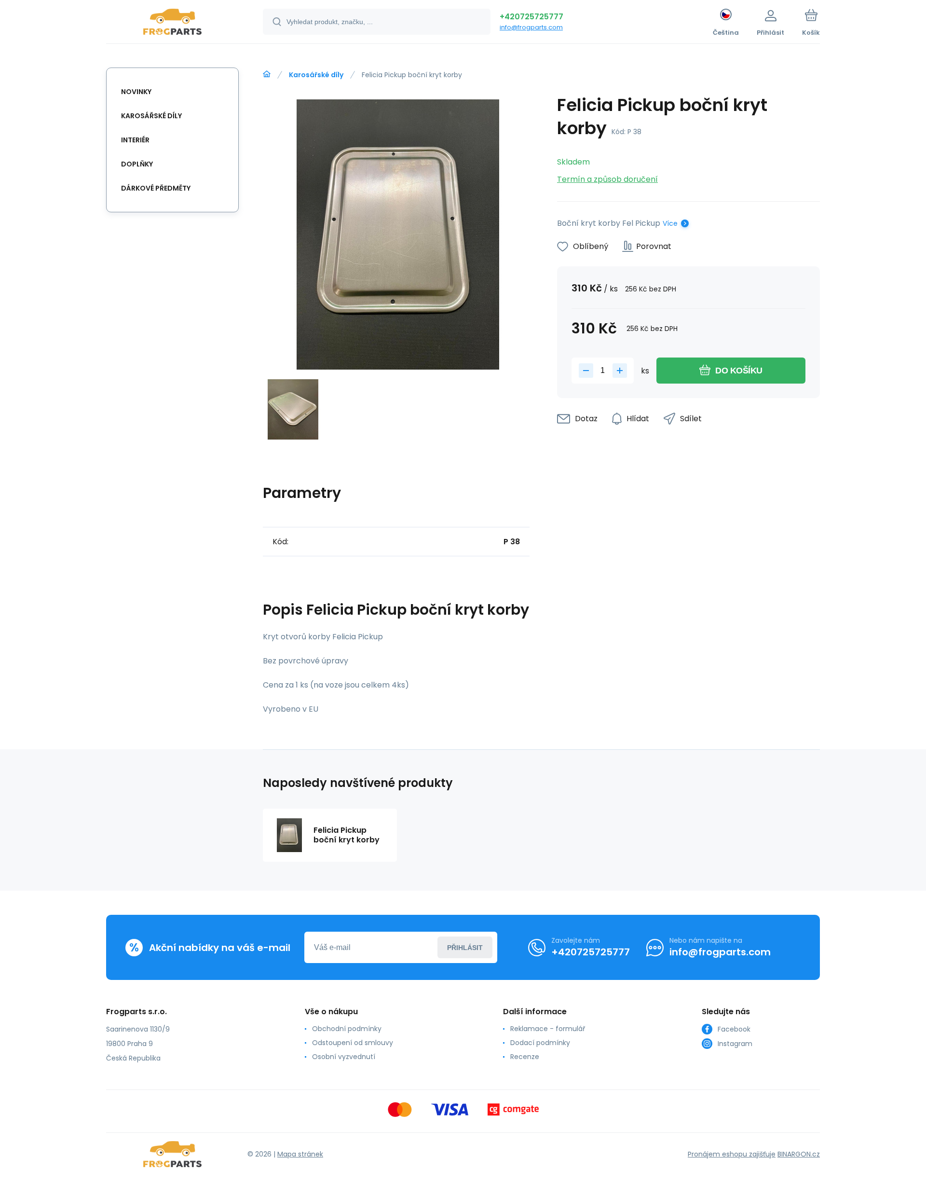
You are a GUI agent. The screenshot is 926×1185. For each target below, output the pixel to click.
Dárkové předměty (156, 188)
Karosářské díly (316, 75)
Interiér (135, 140)
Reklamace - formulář (547, 1028)
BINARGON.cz (798, 1154)
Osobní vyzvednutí (343, 1056)
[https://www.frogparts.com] (267, 74)
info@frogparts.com (531, 27)
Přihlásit (465, 947)
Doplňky (137, 164)
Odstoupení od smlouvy (352, 1042)
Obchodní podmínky (346, 1028)
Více (670, 223)
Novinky (136, 91)
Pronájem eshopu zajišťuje (732, 1154)
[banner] (172, 23)
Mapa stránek (300, 1154)
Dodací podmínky (540, 1042)
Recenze (524, 1056)
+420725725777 (531, 16)
